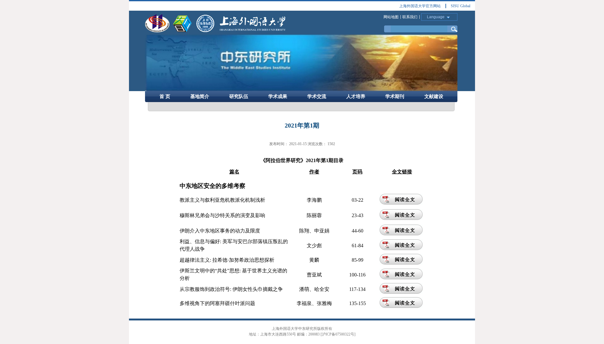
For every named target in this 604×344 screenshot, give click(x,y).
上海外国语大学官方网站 (420, 6)
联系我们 (409, 17)
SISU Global (460, 6)
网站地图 (391, 17)
